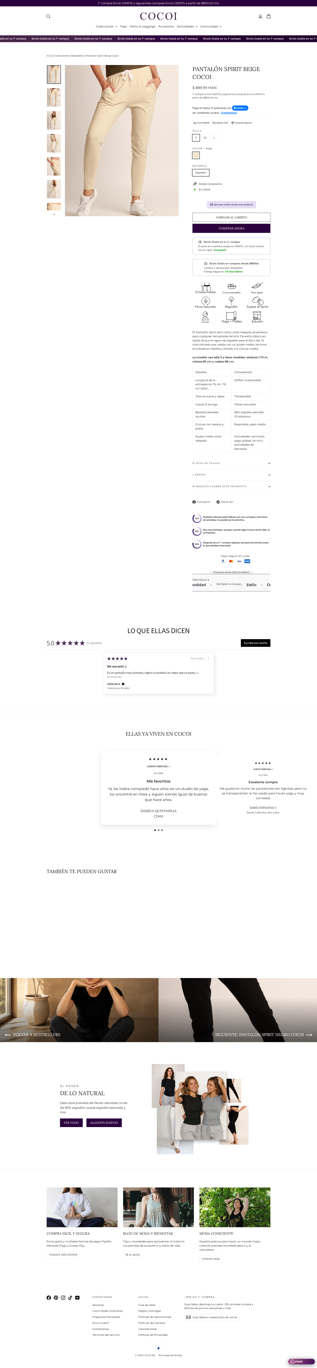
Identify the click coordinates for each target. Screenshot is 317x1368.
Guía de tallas (147, 1305)
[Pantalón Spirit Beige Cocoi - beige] (48, 950)
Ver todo (71, 1122)
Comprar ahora (231, 228)
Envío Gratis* (100, 1323)
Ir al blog (133, 1254)
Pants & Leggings (142, 26)
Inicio (50, 55)
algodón (200, 172)
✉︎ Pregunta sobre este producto (219, 486)
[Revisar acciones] (208, 658)
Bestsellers (77, 55)
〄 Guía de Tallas (206, 463)
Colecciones (105, 26)
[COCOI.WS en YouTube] (77, 1297)
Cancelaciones (147, 1329)
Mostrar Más (114, 677)
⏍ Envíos (199, 474)
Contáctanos (100, 1329)
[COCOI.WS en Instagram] (63, 1297)
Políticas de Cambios (151, 1323)
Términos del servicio (106, 1335)
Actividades (186, 26)
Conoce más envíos (63, 1254)
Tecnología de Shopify (170, 1355)
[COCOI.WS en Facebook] (49, 1297)
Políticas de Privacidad (152, 1335)
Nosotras (98, 1305)
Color (202, 148)
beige (195, 155)
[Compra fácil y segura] (82, 1207)
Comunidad (209, 26)
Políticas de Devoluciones (154, 1317)
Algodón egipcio (104, 1122)
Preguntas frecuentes (106, 1317)
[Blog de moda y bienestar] (158, 1207)
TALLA (197, 130)
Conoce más (211, 1259)
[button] (255, 643)
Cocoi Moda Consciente (107, 1311)
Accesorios (166, 26)
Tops (123, 26)
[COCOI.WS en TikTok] (70, 1297)
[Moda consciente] (234, 1207)
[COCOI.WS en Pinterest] (56, 1297)
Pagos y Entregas (149, 1311)
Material (199, 165)
